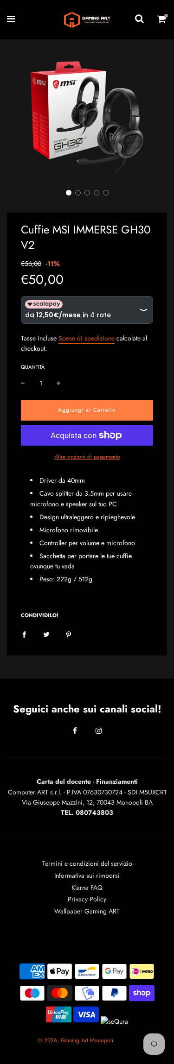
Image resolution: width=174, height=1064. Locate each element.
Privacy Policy (87, 899)
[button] (68, 192)
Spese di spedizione (86, 338)
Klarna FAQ (87, 887)
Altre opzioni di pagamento (87, 457)
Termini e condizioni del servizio (87, 863)
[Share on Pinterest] (68, 634)
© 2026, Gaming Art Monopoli (75, 1040)
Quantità (33, 367)
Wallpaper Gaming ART (87, 911)
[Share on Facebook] (24, 634)
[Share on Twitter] (46, 634)
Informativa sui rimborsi (87, 875)
